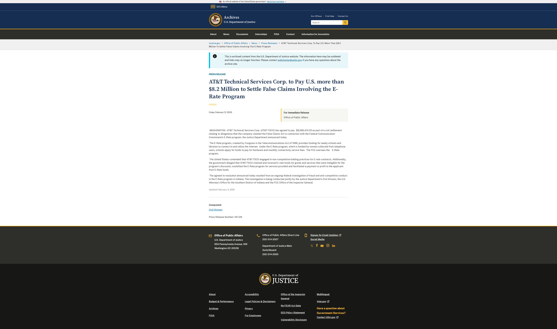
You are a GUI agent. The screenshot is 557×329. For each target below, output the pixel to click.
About (212, 294)
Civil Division (215, 209)
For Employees (253, 315)
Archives (213, 308)
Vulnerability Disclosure (294, 319)
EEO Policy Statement (293, 312)
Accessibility (252, 294)
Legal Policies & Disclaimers (260, 301)
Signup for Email (324, 235)
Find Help (329, 16)
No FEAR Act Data (291, 305)
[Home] (232, 25)
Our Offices (316, 16)
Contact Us (343, 16)
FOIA (212, 315)
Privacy (249, 308)
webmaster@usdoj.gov (290, 60)
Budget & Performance (221, 301)
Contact (326, 317)
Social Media (317, 239)
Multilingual (323, 294)
